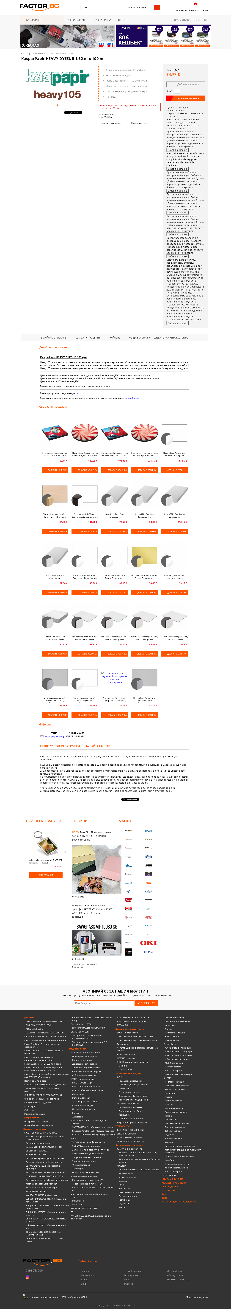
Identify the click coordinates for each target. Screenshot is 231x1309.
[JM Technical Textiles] (149, 865)
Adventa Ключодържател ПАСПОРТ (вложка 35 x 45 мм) (45, 861)
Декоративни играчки (130, 1192)
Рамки (122, 1184)
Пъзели (168, 1096)
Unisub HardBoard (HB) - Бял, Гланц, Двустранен (174, 638)
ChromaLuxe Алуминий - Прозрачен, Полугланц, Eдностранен (114, 700)
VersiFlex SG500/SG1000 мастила (41, 1195)
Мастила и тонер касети (36, 1129)
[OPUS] (129, 908)
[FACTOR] (129, 830)
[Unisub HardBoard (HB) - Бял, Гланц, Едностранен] (85, 616)
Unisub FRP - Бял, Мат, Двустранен (55, 576)
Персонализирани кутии (177, 1163)
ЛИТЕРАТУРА (168, 1190)
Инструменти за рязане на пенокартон (138, 1040)
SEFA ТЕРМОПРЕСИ (126, 1133)
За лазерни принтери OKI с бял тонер (91, 1149)
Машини (123, 1065)
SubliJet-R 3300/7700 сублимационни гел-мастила (46, 1227)
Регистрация (131, 1275)
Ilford (73, 1138)
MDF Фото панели (174, 1062)
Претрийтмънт (31, 1117)
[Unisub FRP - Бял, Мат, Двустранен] (55, 555)
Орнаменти (170, 1119)
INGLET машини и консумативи (132, 1062)
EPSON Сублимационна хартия (87, 1090)
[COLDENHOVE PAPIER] (129, 882)
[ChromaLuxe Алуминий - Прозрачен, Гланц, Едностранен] (55, 678)
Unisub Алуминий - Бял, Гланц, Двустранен (174, 576)
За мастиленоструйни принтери (88, 1153)
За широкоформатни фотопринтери (44, 1162)
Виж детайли (46, 875)
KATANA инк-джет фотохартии (85, 1052)
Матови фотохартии (82, 1060)
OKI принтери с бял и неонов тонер (42, 1098)
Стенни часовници (128, 1196)
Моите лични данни (197, 1297)
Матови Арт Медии (81, 1097)
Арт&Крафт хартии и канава (86, 1067)
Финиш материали (81, 1164)
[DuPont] (149, 917)
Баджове (123, 1180)
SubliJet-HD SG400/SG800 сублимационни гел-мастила (46, 1200)
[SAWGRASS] (129, 839)
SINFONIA (77, 1204)
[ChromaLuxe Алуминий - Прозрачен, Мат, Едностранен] (144, 678)
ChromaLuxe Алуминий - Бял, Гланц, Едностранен (85, 576)
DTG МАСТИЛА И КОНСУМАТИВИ (88, 1028)
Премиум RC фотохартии (84, 1056)
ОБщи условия (175, 1275)
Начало (24, 53)
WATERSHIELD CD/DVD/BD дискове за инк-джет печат (91, 1217)
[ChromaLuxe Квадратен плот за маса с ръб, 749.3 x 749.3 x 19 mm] (114, 433)
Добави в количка (57, 470)
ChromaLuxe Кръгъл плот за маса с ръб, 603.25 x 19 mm (85, 454)
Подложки (124, 1203)
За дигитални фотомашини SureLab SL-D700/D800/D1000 (45, 1138)
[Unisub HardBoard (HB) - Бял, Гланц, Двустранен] (174, 616)
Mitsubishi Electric (34, 1028)
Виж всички (77, 966)
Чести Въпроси (132, 1271)
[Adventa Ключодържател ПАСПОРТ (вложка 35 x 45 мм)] (46, 844)
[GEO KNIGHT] (149, 908)
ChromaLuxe (169, 1044)
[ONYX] (129, 934)
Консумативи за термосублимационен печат (90, 1195)
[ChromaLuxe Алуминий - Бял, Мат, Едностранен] (174, 433)
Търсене (128, 1283)
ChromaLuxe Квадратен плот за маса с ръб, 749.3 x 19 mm (144, 455)
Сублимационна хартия (84, 1075)
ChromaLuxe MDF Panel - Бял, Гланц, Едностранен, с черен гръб (85, 516)
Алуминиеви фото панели (178, 1047)
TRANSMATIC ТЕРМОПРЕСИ (130, 1141)
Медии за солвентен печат (84, 1176)
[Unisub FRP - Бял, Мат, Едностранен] (144, 494)
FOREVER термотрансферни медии (88, 1142)
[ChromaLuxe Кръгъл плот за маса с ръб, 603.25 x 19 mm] (85, 433)
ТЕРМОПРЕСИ (123, 1126)
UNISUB (167, 1078)
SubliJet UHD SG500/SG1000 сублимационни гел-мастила (47, 1207)
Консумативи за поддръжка (38, 1102)
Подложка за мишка (175, 1032)
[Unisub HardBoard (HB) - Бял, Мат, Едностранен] (144, 616)
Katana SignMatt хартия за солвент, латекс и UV (93, 1189)
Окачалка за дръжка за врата (179, 1156)
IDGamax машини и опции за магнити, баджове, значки (138, 1154)
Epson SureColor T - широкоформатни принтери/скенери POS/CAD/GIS (43, 1069)
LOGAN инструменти (127, 1032)
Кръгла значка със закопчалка (180, 1146)
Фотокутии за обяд (174, 1017)
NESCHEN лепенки (126, 1058)
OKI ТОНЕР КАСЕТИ (80, 1031)
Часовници (170, 1093)
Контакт (128, 1279)
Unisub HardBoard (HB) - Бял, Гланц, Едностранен (85, 638)
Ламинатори (125, 1088)
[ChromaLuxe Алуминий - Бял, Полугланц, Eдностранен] (85, 678)
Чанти (122, 1207)
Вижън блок (125, 1188)
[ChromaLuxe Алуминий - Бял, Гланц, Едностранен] (85, 555)
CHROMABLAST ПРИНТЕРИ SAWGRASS (43, 1095)
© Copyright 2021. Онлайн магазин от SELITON (115, 1305)
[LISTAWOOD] (149, 900)
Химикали (170, 1025)
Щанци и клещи (173, 1040)
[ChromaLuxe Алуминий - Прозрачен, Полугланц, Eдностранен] (114, 678)
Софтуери (29, 1110)
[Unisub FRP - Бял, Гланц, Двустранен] (174, 494)
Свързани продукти (87, 337)
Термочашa (124, 1199)
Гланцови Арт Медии (82, 1105)
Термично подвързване (131, 1107)
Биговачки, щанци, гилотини (133, 1084)
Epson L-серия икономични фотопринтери (45, 1040)
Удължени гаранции (34, 1113)
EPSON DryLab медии (82, 1082)
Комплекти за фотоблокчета (133, 1096)
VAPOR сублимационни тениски (133, 1017)
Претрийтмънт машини (36, 1121)
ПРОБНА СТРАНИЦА (178, 1279)
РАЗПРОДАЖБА (103, 19)
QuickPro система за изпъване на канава (139, 1169)
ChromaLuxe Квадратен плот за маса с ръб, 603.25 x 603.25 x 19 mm (55, 455)
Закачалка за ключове (176, 1112)
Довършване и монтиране (130, 1028)
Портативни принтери (35, 1080)
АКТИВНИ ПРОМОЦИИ (174, 1182)
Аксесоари (29, 1106)
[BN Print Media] (149, 874)
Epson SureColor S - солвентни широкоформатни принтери (39, 1058)
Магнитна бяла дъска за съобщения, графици (183, 1151)
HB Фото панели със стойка (178, 1055)
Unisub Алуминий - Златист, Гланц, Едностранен (144, 576)
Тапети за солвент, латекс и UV (87, 1183)
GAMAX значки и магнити (130, 1148)
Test (164, 1194)
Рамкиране (122, 1044)
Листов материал (173, 1070)
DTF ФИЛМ (122, 1025)
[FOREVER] (129, 856)
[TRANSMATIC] (129, 917)
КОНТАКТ (123, 19)
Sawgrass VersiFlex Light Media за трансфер (93, 1130)
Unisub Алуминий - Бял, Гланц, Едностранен (115, 576)
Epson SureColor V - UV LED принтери (42, 1063)
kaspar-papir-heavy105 (55, 736)
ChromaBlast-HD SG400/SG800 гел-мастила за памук (47, 1220)
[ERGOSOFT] (129, 926)
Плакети (169, 1104)
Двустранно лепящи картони (131, 1021)
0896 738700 (181, 20)
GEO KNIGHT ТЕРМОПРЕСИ (130, 1129)
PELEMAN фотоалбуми (128, 1103)
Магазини (181, 10)
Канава (75, 1113)
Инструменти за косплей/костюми (136, 1036)
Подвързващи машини (130, 1080)
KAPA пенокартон (126, 1054)
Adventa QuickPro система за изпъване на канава (137, 1049)
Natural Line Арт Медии (83, 1109)
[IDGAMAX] (149, 952)
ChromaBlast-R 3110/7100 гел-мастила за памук (46, 1240)
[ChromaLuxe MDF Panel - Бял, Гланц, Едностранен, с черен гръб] (85, 494)
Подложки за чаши (174, 1081)
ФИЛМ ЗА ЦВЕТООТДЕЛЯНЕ (84, 1208)
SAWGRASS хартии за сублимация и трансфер (88, 1122)
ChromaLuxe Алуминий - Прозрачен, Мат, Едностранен (144, 700)
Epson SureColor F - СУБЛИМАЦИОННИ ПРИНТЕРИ (43, 1052)
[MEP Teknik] (149, 934)
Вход (205, 10)
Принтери (28, 1017)
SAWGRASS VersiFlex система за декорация (45, 1084)
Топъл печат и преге (129, 1092)
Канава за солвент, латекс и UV (87, 1180)
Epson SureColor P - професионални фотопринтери (42, 1045)
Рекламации (87, 1275)
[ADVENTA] (129, 900)
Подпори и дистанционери (178, 1074)
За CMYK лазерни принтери (86, 1146)
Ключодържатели (127, 1177)
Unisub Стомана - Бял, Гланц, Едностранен (55, 638)
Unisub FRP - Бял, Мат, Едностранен (145, 515)
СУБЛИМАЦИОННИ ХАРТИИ (61, 53)
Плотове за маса (173, 1066)
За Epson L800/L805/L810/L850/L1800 (44, 1146)
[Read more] (92, 870)
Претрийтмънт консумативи (38, 1125)
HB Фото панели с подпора (178, 1051)
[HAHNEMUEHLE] (129, 848)
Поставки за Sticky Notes (177, 1123)
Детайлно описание (53, 337)
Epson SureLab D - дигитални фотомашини (45, 1036)
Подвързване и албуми (128, 1073)
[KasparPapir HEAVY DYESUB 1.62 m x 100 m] (57, 83)
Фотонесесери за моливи (177, 1021)
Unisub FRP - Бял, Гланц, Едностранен (115, 515)
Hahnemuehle (77, 1094)
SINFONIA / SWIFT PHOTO (38, 1025)
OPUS (120, 1077)
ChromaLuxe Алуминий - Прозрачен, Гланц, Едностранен (55, 700)
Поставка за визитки (175, 1127)
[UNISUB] (149, 891)
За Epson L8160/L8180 (36, 1154)
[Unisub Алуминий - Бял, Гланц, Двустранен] (174, 555)
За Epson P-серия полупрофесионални (45, 1158)
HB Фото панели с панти (177, 1059)
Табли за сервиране (174, 1089)
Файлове (114, 337)
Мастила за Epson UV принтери (41, 1187)
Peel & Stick (124, 1114)
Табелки (169, 1142)
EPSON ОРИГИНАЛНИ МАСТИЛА (40, 1132)
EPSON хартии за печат (82, 1079)
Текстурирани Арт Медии (84, 1101)
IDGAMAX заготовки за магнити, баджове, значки (139, 1160)
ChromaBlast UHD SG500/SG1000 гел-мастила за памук (44, 1233)
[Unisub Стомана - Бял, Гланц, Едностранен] (55, 616)
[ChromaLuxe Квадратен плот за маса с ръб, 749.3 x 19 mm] (144, 433)
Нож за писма (172, 1036)
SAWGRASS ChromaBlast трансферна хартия (93, 1134)
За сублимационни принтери (87, 1157)
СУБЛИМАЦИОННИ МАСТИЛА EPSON (44, 1176)
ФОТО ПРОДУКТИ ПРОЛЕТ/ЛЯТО (179, 1201)
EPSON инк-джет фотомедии (86, 1086)
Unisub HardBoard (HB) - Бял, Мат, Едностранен (144, 638)
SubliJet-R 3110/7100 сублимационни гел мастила (46, 1213)
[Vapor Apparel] (149, 856)
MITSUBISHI (78, 1200)
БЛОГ (165, 1197)
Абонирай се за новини (85, 963)
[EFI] (129, 891)
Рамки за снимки (173, 1100)
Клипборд (170, 1160)
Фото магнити (126, 1173)
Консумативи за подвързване (133, 1099)
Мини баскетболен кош (177, 1167)
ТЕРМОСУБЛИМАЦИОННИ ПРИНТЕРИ (43, 1021)
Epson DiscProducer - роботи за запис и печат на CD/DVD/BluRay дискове (46, 1075)
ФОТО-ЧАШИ (169, 1175)
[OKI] (149, 943)
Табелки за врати (173, 1138)
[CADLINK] (149, 926)
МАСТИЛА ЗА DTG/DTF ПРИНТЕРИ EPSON (46, 1172)
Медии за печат (38, 53)
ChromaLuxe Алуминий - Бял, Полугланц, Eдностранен (84, 700)
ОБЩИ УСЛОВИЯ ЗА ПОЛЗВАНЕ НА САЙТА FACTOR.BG (158, 337)
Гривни (168, 1115)
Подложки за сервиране (177, 1085)
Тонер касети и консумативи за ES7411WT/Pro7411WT (87, 1037)
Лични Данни (174, 1271)
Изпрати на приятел (111, 123)
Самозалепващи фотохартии (86, 1071)
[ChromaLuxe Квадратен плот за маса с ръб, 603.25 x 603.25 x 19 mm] (55, 433)
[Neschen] (129, 865)
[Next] (205, 38)
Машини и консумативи (131, 1118)
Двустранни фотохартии (84, 1063)
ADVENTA (121, 1165)
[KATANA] (149, 839)
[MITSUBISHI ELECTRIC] (129, 952)
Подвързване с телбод (130, 1111)
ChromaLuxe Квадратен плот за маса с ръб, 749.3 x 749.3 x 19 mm (114, 455)
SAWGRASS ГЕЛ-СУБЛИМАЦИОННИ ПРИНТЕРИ (41, 1090)
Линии (168, 1028)
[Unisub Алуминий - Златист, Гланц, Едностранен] (144, 555)
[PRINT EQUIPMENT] (129, 943)
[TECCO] (149, 882)
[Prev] (25, 38)
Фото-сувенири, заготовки (130, 1145)
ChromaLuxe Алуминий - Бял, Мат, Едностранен (174, 454)
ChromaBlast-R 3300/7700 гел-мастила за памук (92, 1019)
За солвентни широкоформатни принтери (47, 1180)
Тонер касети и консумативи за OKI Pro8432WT (89, 1043)
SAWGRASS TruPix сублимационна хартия (92, 1127)
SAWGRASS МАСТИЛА (34, 1191)
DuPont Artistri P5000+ (81, 1024)
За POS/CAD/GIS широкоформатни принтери (43, 1167)
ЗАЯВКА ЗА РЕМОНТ (77, 19)
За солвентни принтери (84, 1161)
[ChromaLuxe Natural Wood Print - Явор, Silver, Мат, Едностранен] (55, 494)
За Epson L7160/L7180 (36, 1150)
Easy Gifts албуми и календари (132, 1122)
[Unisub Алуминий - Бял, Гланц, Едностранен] (114, 555)
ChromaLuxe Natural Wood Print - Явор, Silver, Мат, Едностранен (55, 516)
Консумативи (125, 1069)
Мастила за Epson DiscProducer (41, 1183)
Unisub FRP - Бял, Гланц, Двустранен (174, 515)
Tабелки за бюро (173, 1130)
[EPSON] (149, 830)
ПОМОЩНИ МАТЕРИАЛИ (129, 1137)
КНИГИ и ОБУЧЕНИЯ (172, 1179)
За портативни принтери (38, 1143)
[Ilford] (149, 848)
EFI (72, 1212)
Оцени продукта (139, 123)
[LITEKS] (129, 874)
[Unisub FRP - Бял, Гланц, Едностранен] (114, 494)
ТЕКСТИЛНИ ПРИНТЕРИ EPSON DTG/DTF (44, 1032)
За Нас (84, 1279)
